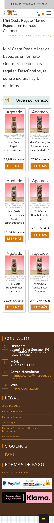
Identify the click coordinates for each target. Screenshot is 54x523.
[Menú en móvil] (47, 13)
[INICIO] (4, 35)
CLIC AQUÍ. (42, 4)
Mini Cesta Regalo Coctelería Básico (14, 146)
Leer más (14, 166)
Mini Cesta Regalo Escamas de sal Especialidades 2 (14, 217)
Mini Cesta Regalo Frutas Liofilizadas (14, 287)
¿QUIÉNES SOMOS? (11, 406)
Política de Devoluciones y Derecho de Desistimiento (20, 430)
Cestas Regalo (9, 135)
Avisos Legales (9, 422)
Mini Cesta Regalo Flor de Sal (39, 215)
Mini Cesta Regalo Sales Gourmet (40, 287)
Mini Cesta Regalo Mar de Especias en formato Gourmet (15, 137)
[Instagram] (12, 454)
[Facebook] (7, 454)
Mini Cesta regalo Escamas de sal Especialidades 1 (40, 146)
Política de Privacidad (12, 411)
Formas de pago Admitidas (15, 472)
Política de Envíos (10, 436)
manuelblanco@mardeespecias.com (30, 377)
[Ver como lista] (13, 100)
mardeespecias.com (24, 388)
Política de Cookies (11, 417)
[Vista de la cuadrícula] (6, 100)
